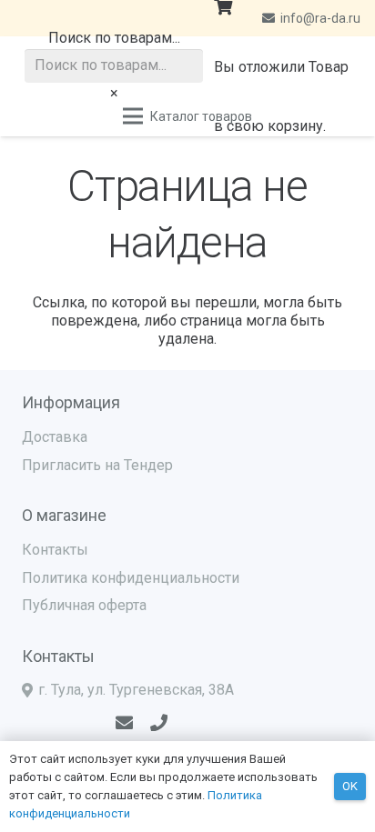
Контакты (55, 549)
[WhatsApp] (90, 722)
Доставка (54, 437)
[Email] (124, 722)
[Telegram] (59, 722)
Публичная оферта (84, 605)
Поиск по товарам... (114, 37)
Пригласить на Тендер (97, 465)
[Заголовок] (158, 722)
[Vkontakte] (28, 722)
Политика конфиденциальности (130, 577)
